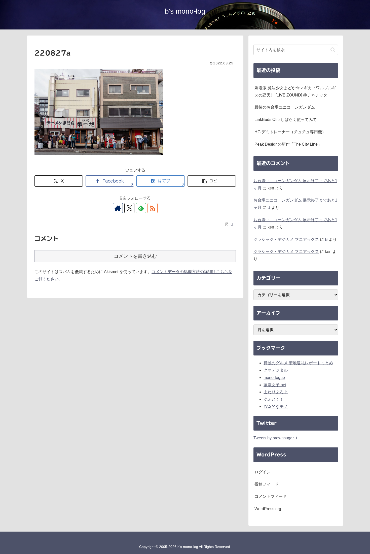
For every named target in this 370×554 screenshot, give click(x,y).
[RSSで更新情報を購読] (152, 208)
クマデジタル (276, 370)
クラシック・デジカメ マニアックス (286, 239)
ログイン (262, 472)
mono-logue (274, 377)
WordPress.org (267, 509)
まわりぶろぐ (276, 392)
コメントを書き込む (135, 256)
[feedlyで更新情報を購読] (141, 208)
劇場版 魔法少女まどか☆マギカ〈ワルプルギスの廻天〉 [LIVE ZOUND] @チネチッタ (295, 91)
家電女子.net (275, 385)
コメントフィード (270, 496)
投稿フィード (266, 484)
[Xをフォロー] (129, 208)
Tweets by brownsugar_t (275, 438)
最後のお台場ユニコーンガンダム (284, 107)
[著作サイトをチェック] (118, 208)
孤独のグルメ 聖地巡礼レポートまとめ (298, 363)
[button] (212, 181)
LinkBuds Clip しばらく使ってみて (285, 119)
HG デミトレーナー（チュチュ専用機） (290, 132)
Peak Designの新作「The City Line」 (288, 144)
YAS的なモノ (276, 406)
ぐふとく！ (274, 399)
